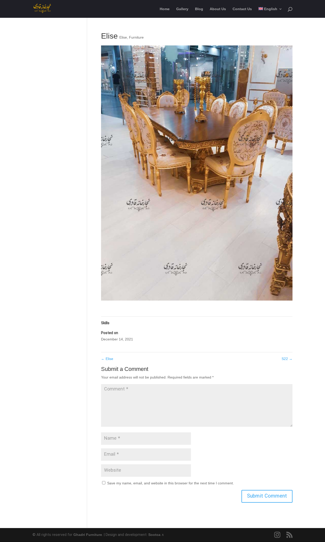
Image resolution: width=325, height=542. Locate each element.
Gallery (182, 9)
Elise (123, 37)
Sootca (154, 535)
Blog (199, 9)
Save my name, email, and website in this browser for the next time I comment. (170, 483)
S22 (287, 359)
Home (165, 9)
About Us (218, 9)
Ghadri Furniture (87, 535)
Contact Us (242, 9)
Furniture (136, 37)
